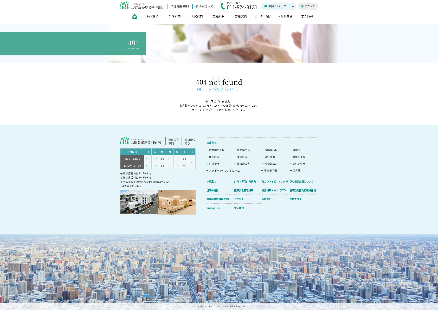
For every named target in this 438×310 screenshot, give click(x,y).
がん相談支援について (301, 181)
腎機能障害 (243, 163)
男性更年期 (299, 163)
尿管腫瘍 (214, 157)
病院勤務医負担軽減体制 (302, 190)
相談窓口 (266, 199)
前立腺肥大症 (216, 150)
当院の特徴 (212, 190)
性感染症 (214, 163)
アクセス (239, 199)
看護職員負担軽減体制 (218, 199)
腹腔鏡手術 (270, 170)
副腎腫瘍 (270, 157)
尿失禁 (296, 170)
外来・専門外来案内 (245, 181)
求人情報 (239, 208)
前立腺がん (243, 150)
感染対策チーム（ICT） (274, 190)
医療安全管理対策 (243, 190)
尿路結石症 (271, 150)
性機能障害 (271, 163)
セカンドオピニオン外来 (275, 181)
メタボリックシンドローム (224, 170)
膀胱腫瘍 (242, 157)
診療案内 (211, 181)
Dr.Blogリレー (214, 208)
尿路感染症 (299, 157)
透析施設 (204, 7)
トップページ (211, 110)
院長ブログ (295, 199)
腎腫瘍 (296, 150)
